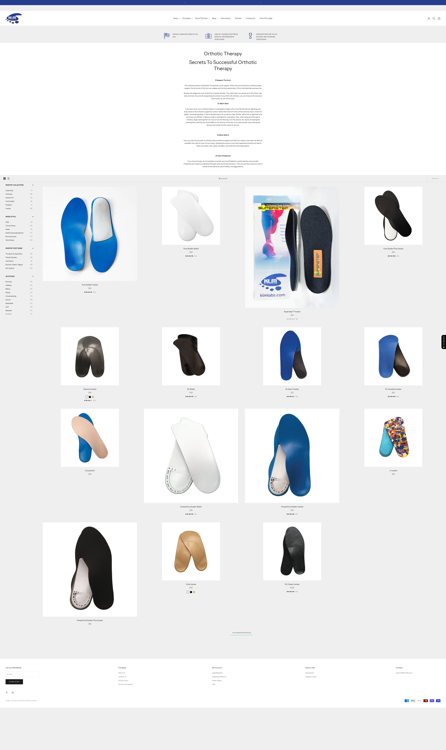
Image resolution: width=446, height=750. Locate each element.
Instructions (225, 18)
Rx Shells (191, 389)
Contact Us (250, 18)
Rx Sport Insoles (292, 389)
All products (309, 673)
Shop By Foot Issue (14, 248)
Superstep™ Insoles (292, 312)
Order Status (216, 680)
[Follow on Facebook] (7, 692)
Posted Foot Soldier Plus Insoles (90, 620)
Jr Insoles (393, 470)
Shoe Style (11, 217)
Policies (238, 18)
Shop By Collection (14, 185)
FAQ (213, 684)
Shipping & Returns (219, 677)
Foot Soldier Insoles (90, 285)
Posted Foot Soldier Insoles (292, 507)
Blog (214, 18)
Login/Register (217, 673)
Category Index (311, 677)
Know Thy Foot (201, 18)
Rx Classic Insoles (292, 584)
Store (176, 18)
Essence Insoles (90, 389)
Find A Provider (266, 18)
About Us (121, 673)
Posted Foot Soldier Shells (191, 507)
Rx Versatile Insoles (393, 389)
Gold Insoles (191, 584)
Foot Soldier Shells (191, 249)
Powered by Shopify (31, 700)
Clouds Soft (90, 470)
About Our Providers (226, 2)
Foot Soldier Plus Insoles (393, 249)
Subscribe (14, 682)
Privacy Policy (123, 680)
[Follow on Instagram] (13, 692)
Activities (10, 276)
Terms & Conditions (125, 684)
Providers (187, 18)
